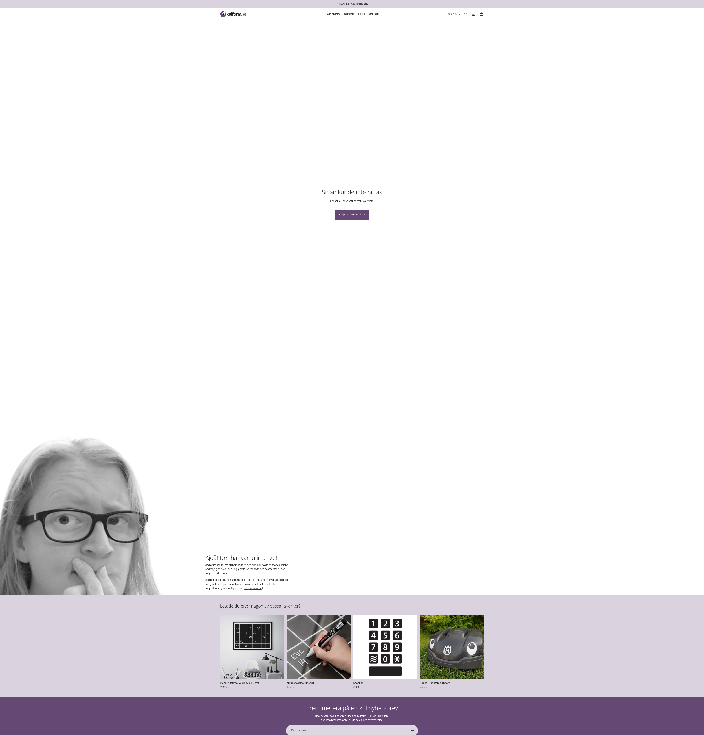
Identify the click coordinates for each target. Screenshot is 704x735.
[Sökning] (466, 14)
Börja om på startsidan (352, 214)
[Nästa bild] (278, 647)
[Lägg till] (478, 673)
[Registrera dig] (412, 730)
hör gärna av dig (253, 588)
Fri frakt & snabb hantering (352, 3)
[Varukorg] (481, 14)
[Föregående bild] (225, 647)
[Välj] (278, 673)
